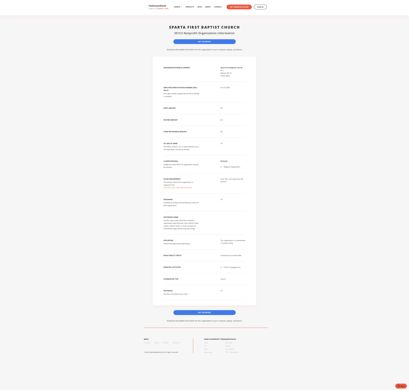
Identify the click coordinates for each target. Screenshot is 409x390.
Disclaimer (176, 343)
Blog (199, 7)
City (205, 346)
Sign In (260, 7)
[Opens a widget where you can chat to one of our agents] (401, 386)
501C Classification (232, 352)
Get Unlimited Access (239, 7)
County (227, 346)
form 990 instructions (184, 188)
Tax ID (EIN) (229, 349)
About (208, 7)
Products (190, 7)
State (206, 349)
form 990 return (169, 188)
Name (206, 343)
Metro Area (208, 352)
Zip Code (228, 343)
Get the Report (204, 42)
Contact (218, 7)
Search (177, 7)
